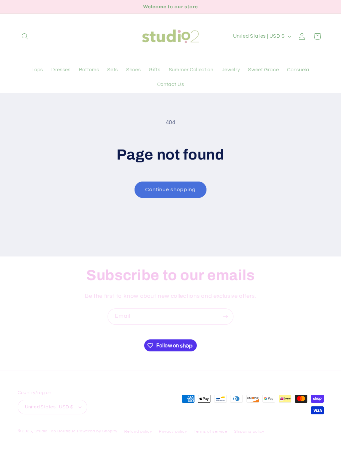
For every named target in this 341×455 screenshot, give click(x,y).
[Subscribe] (225, 316)
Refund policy (138, 431)
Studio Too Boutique (55, 431)
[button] (25, 36)
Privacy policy (173, 431)
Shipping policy (249, 431)
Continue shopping (170, 189)
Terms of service (210, 431)
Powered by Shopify (97, 431)
